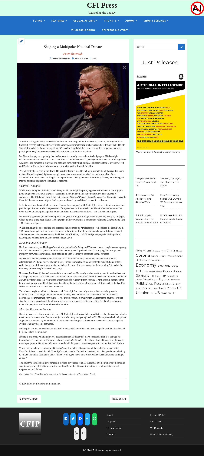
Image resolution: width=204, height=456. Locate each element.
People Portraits (61, 58)
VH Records (156, 428)
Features (58, 20)
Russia (159, 283)
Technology (152, 288)
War (164, 293)
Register (110, 421)
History (158, 276)
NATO (167, 279)
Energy (175, 266)
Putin (151, 284)
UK (179, 288)
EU (138, 271)
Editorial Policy (157, 415)
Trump (172, 288)
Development (174, 256)
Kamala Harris (172, 276)
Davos (154, 255)
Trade (162, 288)
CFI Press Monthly (115, 30)
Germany (142, 275)
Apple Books (160, 152)
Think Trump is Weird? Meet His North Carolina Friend (147, 219)
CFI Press (102, 5)
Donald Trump (157, 260)
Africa (139, 250)
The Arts (110, 20)
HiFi (152, 276)
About (130, 20)
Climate (179, 251)
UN (152, 293)
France (177, 271)
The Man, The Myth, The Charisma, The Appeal (170, 182)
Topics (38, 20)
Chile (163, 251)
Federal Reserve (155, 272)
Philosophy (175, 280)
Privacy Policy (113, 428)
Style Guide (156, 421)
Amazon (176, 152)
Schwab (168, 284)
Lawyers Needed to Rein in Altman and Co (146, 182)
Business (156, 251)
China (171, 250)
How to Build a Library (161, 434)
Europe (145, 272)
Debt (162, 256)
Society (176, 284)
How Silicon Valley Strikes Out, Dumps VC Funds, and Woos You (171, 200)
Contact (110, 434)
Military (139, 280)
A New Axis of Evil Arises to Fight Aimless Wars (145, 199)
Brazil (149, 251)
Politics (141, 283)
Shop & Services (155, 20)
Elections (164, 265)
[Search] (181, 47)
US (157, 292)
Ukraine (142, 293)
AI (144, 250)
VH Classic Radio (83, 30)
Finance (167, 271)
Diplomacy (143, 260)
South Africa (141, 288)
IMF (164, 276)
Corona (143, 255)
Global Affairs (84, 20)
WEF (171, 293)
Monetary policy (153, 279)
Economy (146, 265)
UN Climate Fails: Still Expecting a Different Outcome (171, 219)
